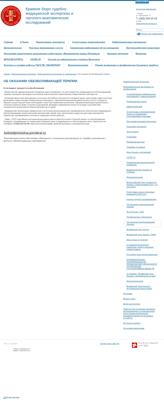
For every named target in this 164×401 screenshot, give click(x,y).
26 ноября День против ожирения (142, 254)
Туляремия (131, 137)
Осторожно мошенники (133, 328)
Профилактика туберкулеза (139, 217)
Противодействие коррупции (143, 47)
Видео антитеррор (131, 304)
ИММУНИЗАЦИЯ (134, 107)
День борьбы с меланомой (139, 152)
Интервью (127, 294)
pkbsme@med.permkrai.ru (146, 24)
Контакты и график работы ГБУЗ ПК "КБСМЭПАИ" (32, 65)
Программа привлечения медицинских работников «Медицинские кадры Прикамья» (52, 53)
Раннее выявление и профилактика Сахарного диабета (126, 65)
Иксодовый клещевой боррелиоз (141, 121)
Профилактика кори (136, 142)
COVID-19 (35, 59)
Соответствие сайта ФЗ (109, 344)
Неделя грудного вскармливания (141, 199)
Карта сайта (142, 1)
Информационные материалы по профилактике (56, 74)
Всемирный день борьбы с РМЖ (141, 235)
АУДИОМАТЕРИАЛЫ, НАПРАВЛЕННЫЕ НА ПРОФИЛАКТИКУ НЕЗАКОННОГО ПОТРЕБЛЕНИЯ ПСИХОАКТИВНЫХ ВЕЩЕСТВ (142, 264)
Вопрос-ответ (129, 299)
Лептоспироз (133, 132)
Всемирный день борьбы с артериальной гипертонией (139, 287)
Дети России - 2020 (135, 212)
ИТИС (146, 345)
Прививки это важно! (136, 147)
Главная (8, 42)
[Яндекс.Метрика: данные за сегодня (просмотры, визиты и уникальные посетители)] (11, 397)
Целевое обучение (117, 53)
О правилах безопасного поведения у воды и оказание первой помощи (140, 247)
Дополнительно (13, 47)
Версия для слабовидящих (152, 34)
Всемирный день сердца (138, 229)
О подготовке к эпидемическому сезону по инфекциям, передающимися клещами (141, 114)
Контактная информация (146, 9)
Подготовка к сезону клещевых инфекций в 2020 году (141, 193)
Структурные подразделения (88, 42)
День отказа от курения (137, 240)
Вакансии (141, 53)
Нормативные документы (50, 42)
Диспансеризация (78, 65)
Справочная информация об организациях (94, 47)
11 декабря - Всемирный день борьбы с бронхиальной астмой (141, 275)
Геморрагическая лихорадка (136, 82)
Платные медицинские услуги (46, 47)
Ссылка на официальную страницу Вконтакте (74, 59)
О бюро (24, 42)
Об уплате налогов (131, 323)
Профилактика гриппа (137, 102)
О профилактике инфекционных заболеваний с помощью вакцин (141, 95)
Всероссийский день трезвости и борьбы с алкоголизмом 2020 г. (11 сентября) (142, 184)
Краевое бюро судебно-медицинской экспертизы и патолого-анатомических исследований (49, 16)
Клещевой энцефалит (137, 127)
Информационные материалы (129, 42)
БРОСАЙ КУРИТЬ (13, 59)
